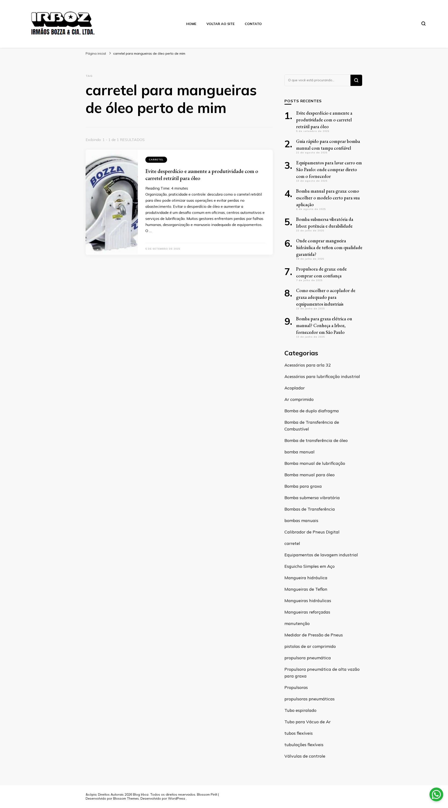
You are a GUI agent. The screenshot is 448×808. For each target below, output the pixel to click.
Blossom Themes (126, 798)
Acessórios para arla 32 (307, 365)
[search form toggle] (423, 23)
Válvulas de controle (304, 756)
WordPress (176, 798)
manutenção (297, 623)
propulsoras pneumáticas (309, 699)
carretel (156, 159)
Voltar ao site (220, 24)
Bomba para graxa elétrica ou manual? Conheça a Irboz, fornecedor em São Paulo (324, 325)
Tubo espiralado (300, 710)
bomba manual (299, 452)
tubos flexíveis (298, 733)
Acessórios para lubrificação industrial (322, 376)
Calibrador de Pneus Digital (312, 532)
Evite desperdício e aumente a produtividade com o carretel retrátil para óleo (201, 174)
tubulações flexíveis (303, 744)
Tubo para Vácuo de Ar (307, 721)
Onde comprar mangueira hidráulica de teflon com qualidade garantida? (329, 247)
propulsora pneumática (307, 657)
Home (191, 24)
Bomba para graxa (303, 486)
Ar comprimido (299, 399)
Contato (253, 24)
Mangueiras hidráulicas (307, 600)
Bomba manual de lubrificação (314, 463)
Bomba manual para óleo (309, 474)
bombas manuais (301, 520)
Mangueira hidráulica (305, 577)
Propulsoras (296, 687)
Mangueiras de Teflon (305, 589)
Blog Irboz (141, 794)
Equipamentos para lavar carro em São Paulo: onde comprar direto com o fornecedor (329, 169)
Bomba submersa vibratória (312, 497)
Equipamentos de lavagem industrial (321, 554)
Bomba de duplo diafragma (311, 410)
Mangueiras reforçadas (307, 612)
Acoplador (294, 388)
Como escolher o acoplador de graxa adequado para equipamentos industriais (325, 297)
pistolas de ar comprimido (310, 646)
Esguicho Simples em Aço (309, 566)
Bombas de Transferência (309, 509)
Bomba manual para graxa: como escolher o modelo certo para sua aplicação (328, 198)
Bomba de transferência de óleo (316, 440)
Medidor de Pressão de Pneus (313, 635)
